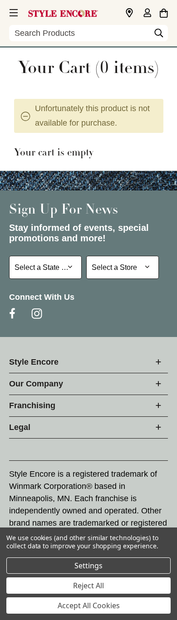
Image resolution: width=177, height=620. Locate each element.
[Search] (159, 35)
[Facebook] (12, 313)
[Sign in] (147, 13)
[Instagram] (36, 313)
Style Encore (34, 361)
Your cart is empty (53, 153)
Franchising (32, 405)
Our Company (36, 383)
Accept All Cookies (89, 605)
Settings (88, 566)
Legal (19, 427)
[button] (12, 11)
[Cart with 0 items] (163, 11)
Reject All (88, 586)
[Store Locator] (129, 13)
